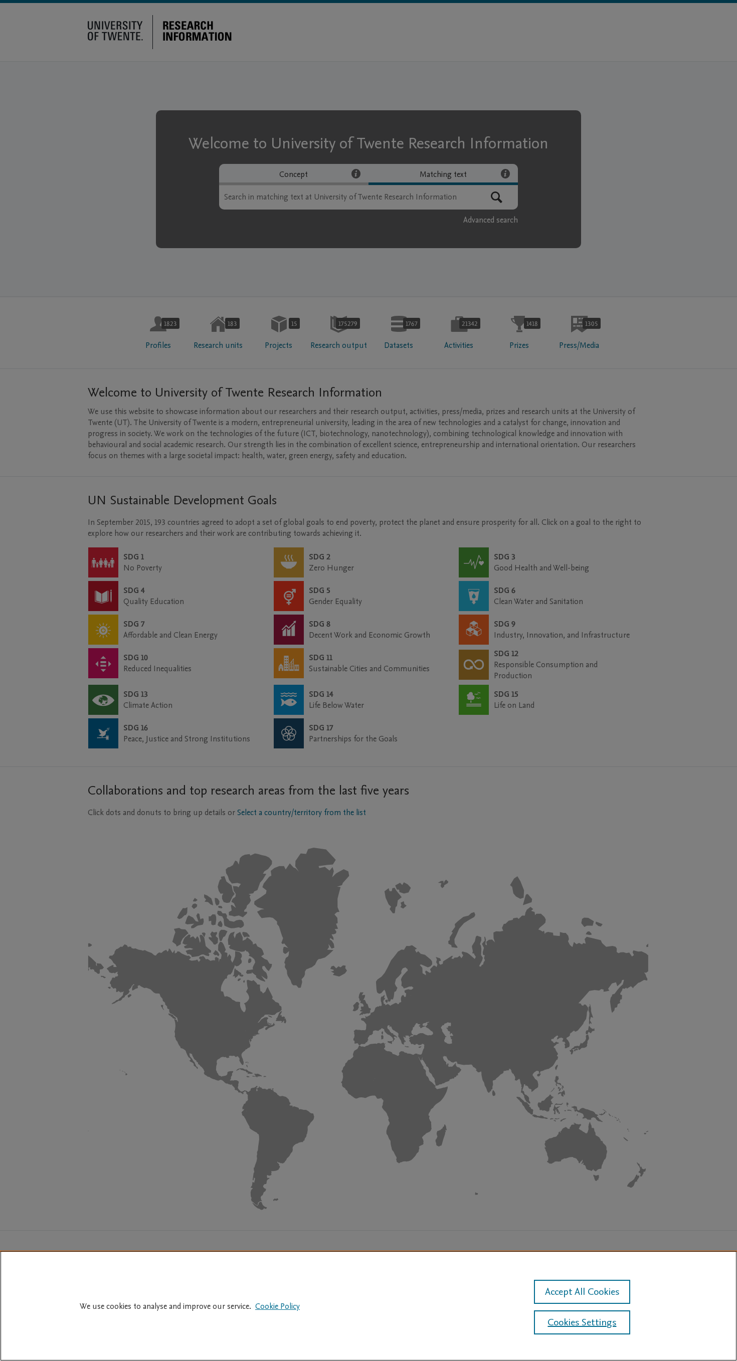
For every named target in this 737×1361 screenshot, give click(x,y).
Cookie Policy (277, 1306)
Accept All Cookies (582, 1291)
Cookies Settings (581, 1322)
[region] (368, 1306)
